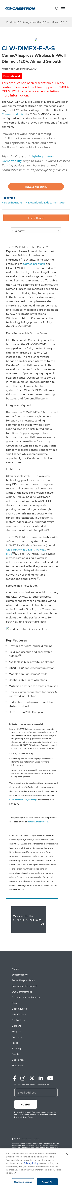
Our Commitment (22, 991)
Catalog (24, 22)
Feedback (17, 1065)
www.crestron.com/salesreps (23, 799)
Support (16, 1031)
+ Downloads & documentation (46, 202)
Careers (16, 1025)
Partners (17, 1037)
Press (15, 1042)
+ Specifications (12, 202)
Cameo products (12, 114)
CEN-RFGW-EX (16, 549)
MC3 (9, 553)
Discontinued (52, 22)
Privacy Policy (31, 1163)
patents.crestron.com (38, 821)
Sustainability (19, 974)
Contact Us (18, 1020)
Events (15, 1054)
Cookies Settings (23, 1181)
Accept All (47, 1181)
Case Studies (19, 1008)
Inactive (36, 22)
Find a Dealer (36, 217)
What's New (19, 1014)
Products (11, 22)
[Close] (66, 1153)
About (15, 968)
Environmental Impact (24, 986)
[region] (36, 1168)
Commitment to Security (26, 997)
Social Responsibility (23, 980)
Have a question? (36, 186)
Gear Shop (18, 1059)
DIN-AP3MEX (37, 549)
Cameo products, (34, 263)
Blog (14, 1003)
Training (16, 1048)
